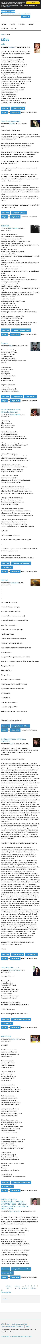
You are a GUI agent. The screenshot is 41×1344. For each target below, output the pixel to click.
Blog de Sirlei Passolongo (21, 1019)
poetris (28, 1326)
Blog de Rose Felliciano (20, 726)
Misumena (12, 124)
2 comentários (30, 397)
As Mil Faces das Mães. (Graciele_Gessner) (11, 410)
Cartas (31, 24)
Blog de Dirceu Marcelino (21, 1269)
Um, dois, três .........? (10, 967)
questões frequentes (8, 1326)
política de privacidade (19, 1324)
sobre (8, 1324)
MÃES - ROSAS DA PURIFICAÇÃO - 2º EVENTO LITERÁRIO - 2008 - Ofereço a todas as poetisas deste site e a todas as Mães (14, 1204)
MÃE (3, 44)
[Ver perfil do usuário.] (37, 48)
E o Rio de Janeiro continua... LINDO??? (13, 740)
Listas (5, 1299)
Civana (11, 744)
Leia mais (6, 108)
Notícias (4, 28)
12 (15, 1288)
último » (33, 1288)
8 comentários (7, 1186)
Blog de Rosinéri (18, 108)
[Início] (20, 11)
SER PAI (4, 580)
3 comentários (7, 1273)
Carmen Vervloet (14, 1039)
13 (19, 1288)
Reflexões (21, 24)
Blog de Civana (18, 954)
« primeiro (8, 1286)
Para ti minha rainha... (10, 121)
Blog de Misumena (19, 213)
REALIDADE (6, 1036)
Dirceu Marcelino (14, 1211)
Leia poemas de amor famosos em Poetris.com (16, 1336)
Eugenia (4, 343)
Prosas (12, 24)
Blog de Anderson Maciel (21, 330)
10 (8, 1288)
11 (11, 1288)
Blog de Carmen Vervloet (21, 1182)
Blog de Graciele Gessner (21, 563)
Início (3, 35)
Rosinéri (11, 47)
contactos (20, 1326)
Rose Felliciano (14, 583)
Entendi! (33, 2)
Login (4, 112)
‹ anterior (17, 1286)
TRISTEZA (5, 225)
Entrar (13, 28)
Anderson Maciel (14, 228)
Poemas (3, 24)
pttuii (11, 346)
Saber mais (7, 6)
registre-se (15, 112)
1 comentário (6, 567)
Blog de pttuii (17, 397)
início (2, 1324)
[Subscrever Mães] (20, 1290)
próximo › (25, 1288)
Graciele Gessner (14, 414)
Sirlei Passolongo (15, 970)
